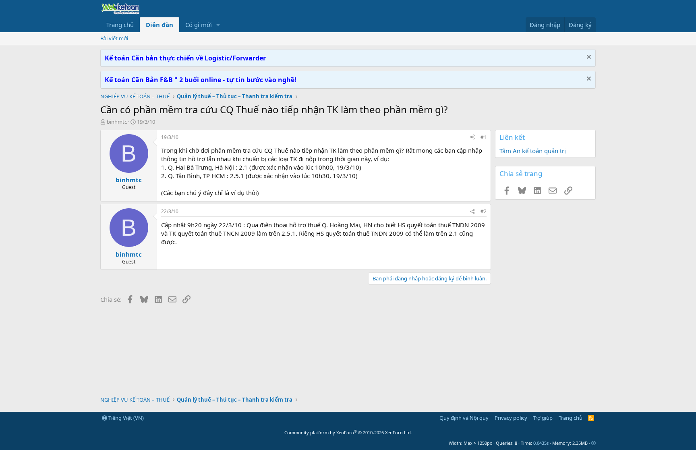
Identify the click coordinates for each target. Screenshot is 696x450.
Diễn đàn (159, 25)
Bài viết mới (114, 38)
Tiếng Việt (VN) (125, 417)
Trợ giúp (543, 417)
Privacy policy (511, 417)
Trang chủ (120, 25)
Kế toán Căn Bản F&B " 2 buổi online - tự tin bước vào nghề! (200, 79)
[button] (218, 24)
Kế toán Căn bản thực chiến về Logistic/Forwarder (185, 58)
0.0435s (541, 443)
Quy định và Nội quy (464, 417)
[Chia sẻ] (472, 137)
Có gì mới (198, 25)
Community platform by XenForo (348, 432)
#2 (484, 211)
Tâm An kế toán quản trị (532, 151)
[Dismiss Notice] (587, 58)
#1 (484, 137)
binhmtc (117, 121)
